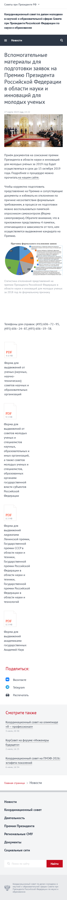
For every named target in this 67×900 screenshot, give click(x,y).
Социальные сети (17, 850)
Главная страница (14, 783)
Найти (55, 864)
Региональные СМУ (18, 834)
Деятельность (14, 818)
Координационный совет (23, 810)
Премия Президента (19, 826)
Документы (12, 842)
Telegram (19, 687)
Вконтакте (19, 680)
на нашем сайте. (28, 177)
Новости (16, 40)
